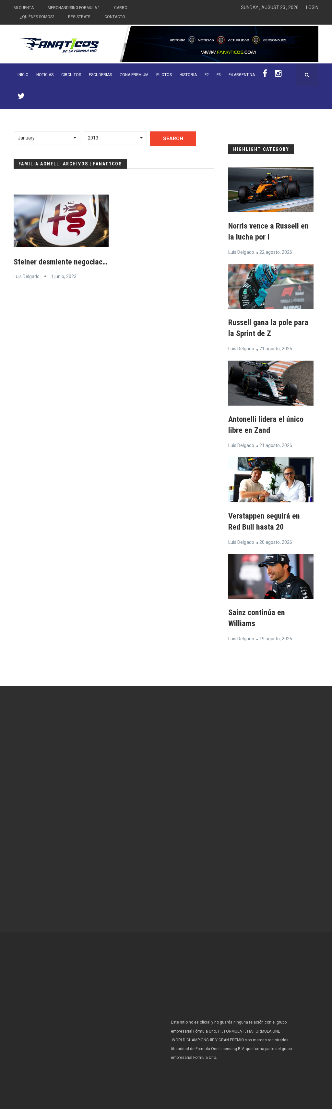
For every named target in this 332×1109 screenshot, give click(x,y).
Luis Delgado (27, 276)
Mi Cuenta (24, 8)
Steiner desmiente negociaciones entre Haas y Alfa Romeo (107, 261)
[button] (47, 137)
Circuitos (71, 75)
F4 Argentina (242, 75)
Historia (188, 75)
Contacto (114, 17)
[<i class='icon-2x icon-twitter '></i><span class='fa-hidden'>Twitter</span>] (21, 97)
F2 (207, 75)
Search (173, 138)
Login (312, 7)
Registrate (79, 17)
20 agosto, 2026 (275, 542)
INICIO (23, 75)
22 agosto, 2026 (275, 252)
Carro (120, 8)
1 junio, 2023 (64, 276)
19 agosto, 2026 (275, 638)
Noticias (44, 75)
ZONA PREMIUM (134, 75)
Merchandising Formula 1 (74, 8)
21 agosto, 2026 (275, 348)
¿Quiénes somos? (37, 17)
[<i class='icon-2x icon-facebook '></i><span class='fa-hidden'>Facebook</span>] (265, 74)
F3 (219, 75)
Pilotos (164, 75)
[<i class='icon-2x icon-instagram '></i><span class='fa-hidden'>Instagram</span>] (278, 74)
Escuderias (100, 75)
